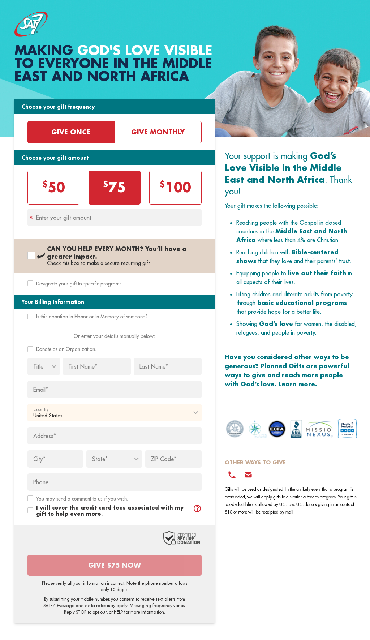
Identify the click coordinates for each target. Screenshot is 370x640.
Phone (40, 482)
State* (100, 459)
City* (39, 459)
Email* (40, 389)
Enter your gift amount (63, 217)
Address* (44, 435)
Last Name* (153, 366)
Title (38, 366)
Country (41, 409)
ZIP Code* (163, 459)
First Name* (83, 366)
